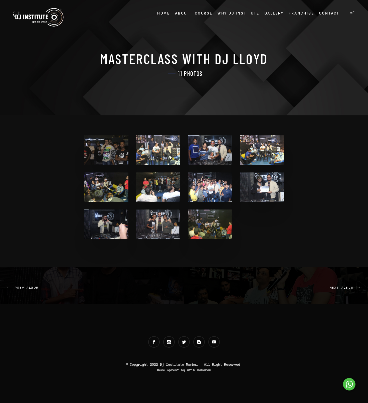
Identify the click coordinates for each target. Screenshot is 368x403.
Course (204, 13)
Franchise (301, 13)
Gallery (274, 13)
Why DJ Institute (238, 13)
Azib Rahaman (199, 369)
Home (163, 13)
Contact (329, 13)
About (182, 13)
